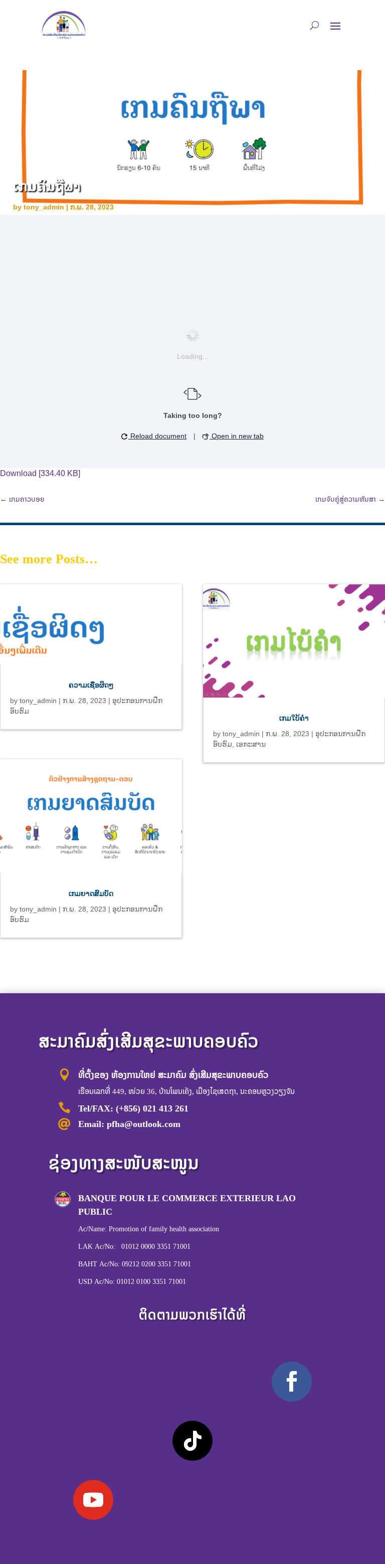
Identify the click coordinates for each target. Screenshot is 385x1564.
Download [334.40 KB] (40, 473)
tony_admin (44, 207)
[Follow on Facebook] (292, 1382)
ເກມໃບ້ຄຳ (294, 718)
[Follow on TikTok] (192, 1441)
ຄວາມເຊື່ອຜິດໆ (91, 685)
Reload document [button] (157, 436)
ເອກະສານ (251, 744)
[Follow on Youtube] (93, 1500)
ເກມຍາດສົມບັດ (91, 893)
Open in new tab (237, 436)
